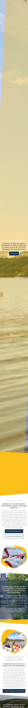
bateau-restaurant (13, 510)
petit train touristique (19, 597)
